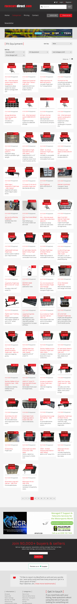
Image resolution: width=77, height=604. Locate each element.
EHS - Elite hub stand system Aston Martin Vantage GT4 (11, 82)
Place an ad (66, 15)
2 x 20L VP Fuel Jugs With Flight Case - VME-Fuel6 (64, 252)
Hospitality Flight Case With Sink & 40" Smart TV (12, 285)
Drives (24, 601)
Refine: (7, 50)
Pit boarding (9, 449)
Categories (16, 15)
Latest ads (53, 15)
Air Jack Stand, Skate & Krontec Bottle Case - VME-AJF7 (64, 350)
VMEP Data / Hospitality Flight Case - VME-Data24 (12, 186)
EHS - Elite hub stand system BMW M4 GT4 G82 (28, 117)
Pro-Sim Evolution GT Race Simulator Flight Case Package (47, 285)
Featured (8, 596)
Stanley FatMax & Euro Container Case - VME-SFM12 (12, 383)
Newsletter (9, 23)
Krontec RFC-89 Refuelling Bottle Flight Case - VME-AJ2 (11, 350)
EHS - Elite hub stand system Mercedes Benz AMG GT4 (47, 219)
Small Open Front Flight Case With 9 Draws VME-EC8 (28, 418)
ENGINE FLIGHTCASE (64, 184)
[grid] (72, 59)
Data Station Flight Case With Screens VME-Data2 (28, 151)
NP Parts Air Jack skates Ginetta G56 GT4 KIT (65, 151)
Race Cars (25, 594)
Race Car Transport (28, 598)
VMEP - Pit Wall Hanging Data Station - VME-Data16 (47, 450)
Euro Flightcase (45, 184)
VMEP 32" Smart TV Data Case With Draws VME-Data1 (29, 383)
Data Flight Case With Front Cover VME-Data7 (29, 450)
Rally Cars (25, 600)
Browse (7, 594)
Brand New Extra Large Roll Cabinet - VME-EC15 (47, 418)
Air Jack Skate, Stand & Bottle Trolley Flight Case (29, 252)
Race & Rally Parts (28, 596)
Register (68, 2)
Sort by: (46, 44)
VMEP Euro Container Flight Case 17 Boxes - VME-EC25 (29, 82)
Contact (35, 15)
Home (7, 15)
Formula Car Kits (63, 80)
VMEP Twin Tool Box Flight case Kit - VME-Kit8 (64, 383)
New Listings (9, 598)
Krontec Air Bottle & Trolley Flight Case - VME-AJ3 (46, 383)
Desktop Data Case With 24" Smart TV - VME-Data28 (28, 350)
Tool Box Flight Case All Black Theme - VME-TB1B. (46, 252)
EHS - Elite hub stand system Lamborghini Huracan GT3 (64, 117)
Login (61, 2)
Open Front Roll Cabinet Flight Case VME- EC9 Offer (63, 219)
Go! (69, 7)
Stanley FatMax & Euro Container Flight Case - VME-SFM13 (47, 350)
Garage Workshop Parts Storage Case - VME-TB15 (11, 117)
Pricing (26, 15)
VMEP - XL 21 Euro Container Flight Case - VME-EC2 (47, 151)
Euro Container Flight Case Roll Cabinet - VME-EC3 (46, 316)
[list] (70, 59)
